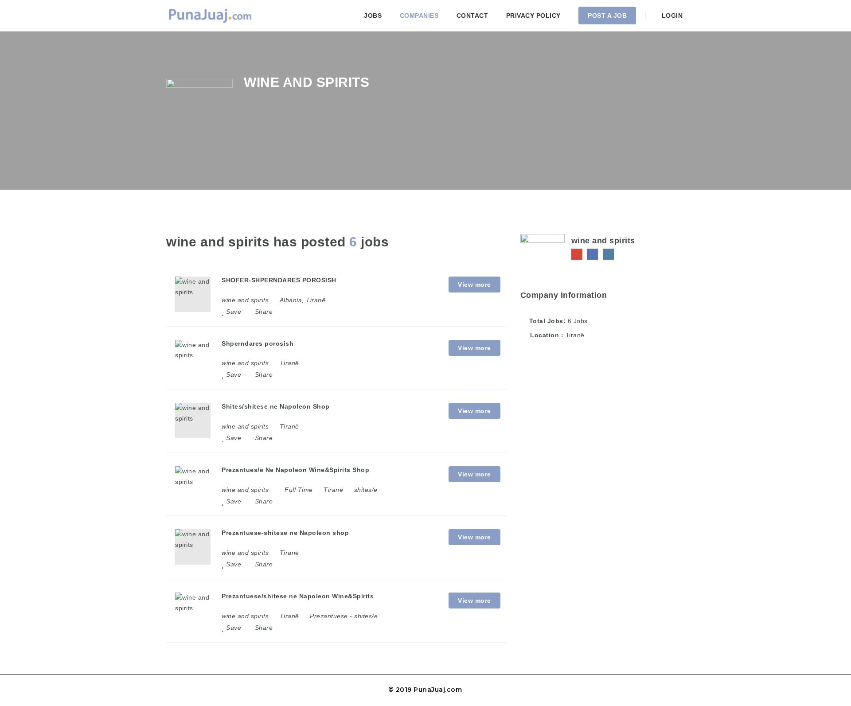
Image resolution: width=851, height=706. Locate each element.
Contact (472, 15)
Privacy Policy (533, 15)
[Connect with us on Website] (576, 254)
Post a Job (607, 15)
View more (474, 284)
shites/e (366, 489)
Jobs (373, 15)
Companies (419, 15)
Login (671, 15)
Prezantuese (329, 616)
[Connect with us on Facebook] (592, 254)
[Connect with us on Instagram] (608, 254)
